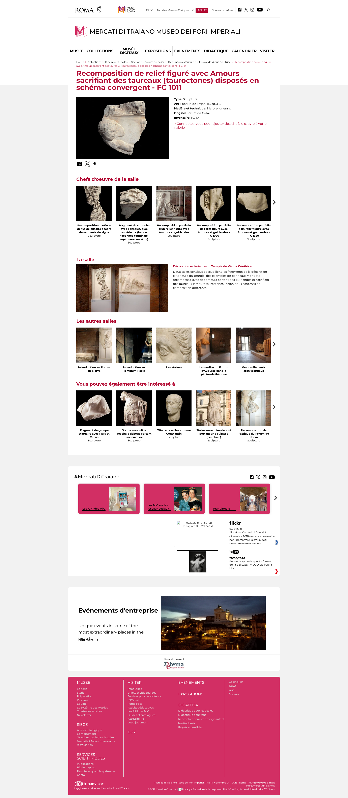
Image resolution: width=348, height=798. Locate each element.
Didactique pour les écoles (195, 710)
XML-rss (270, 789)
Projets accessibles (190, 727)
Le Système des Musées (92, 707)
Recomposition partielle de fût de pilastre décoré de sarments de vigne (94, 229)
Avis (231, 690)
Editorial (82, 688)
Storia (81, 692)
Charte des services (89, 711)
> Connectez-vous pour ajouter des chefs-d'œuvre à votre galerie (220, 125)
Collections (100, 51)
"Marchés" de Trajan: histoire (95, 737)
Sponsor (234, 694)
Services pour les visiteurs (144, 696)
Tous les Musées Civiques (173, 10)
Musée (76, 51)
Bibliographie (86, 767)
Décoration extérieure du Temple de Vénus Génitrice (199, 61)
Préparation (84, 696)
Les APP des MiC (93, 508)
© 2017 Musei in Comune (162, 789)
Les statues (174, 367)
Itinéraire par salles (116, 61)
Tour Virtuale (221, 508)
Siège (82, 724)
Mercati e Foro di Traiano (115, 788)
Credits (233, 789)
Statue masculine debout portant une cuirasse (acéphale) (213, 434)
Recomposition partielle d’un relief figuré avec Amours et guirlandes (174, 229)
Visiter (267, 51)
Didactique (216, 51)
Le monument (86, 733)
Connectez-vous (222, 10)
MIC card (133, 700)
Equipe (82, 703)
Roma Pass (135, 703)
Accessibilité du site (251, 789)
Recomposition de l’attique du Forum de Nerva (254, 434)
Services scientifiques (91, 756)
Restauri (82, 700)
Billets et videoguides (142, 692)
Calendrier (244, 51)
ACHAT (202, 10)
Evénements (187, 51)
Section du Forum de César (147, 61)
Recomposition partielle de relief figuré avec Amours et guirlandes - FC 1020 (214, 230)
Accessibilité (136, 718)
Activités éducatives (141, 707)
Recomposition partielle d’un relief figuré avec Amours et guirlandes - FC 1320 (253, 230)
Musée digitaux (129, 51)
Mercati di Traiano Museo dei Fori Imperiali (165, 31)
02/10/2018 (252, 536)
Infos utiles (135, 688)
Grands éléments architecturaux (253, 369)
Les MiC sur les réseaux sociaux (158, 507)
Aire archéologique (89, 730)
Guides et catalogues (141, 715)
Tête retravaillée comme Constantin (174, 432)
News (232, 685)
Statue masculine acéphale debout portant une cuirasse (134, 434)
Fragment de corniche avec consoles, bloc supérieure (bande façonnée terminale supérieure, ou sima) (134, 232)
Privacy (186, 789)
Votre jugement (138, 722)
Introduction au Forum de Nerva (94, 369)
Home (80, 61)
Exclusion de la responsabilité (210, 789)
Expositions (158, 51)
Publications (85, 763)
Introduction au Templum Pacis (134, 369)
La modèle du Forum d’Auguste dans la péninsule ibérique (213, 371)
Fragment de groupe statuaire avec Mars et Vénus (94, 434)
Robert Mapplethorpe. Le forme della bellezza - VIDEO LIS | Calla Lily (250, 564)
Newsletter (84, 715)
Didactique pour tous (192, 714)
